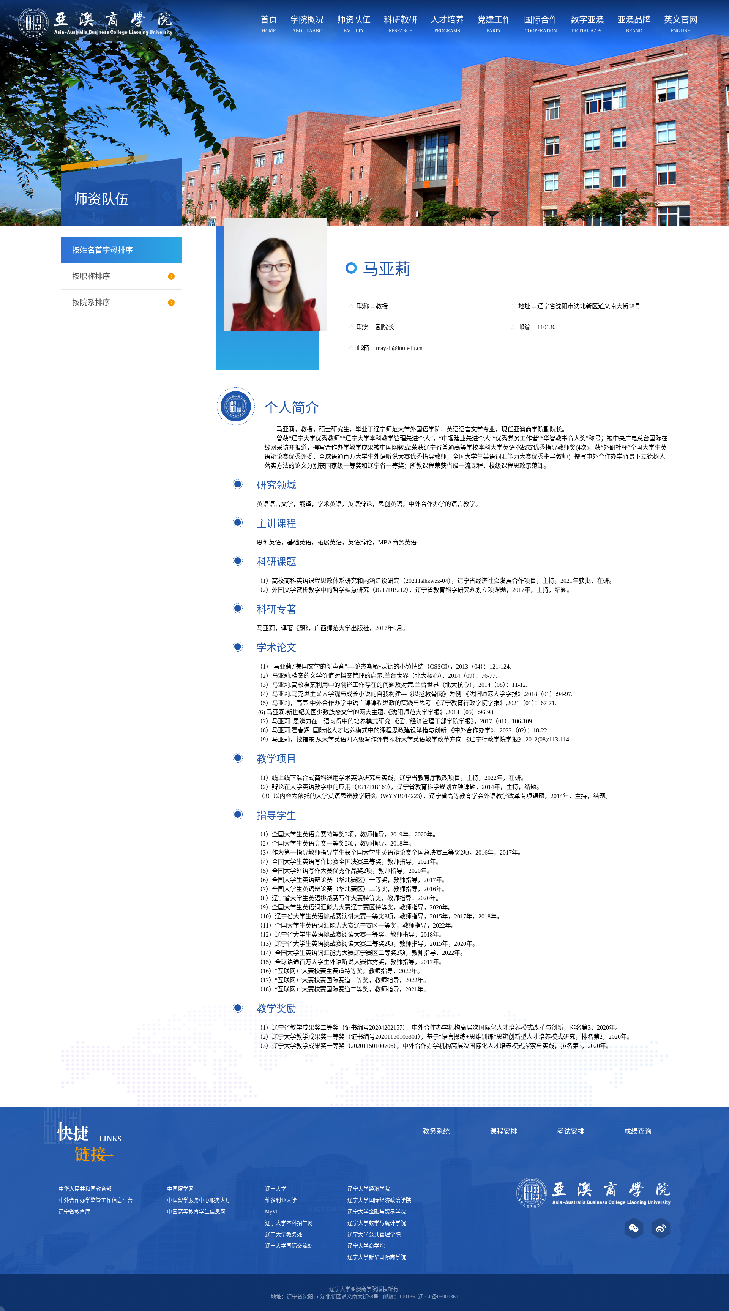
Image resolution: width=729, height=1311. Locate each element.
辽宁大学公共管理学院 (374, 1234)
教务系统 (436, 1131)
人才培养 (447, 24)
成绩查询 (638, 1131)
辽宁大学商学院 (366, 1246)
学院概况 (307, 24)
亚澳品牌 (634, 24)
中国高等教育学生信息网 (196, 1212)
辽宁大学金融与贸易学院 (376, 1212)
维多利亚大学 (281, 1200)
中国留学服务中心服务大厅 (199, 1200)
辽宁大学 (275, 1189)
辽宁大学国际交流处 (289, 1246)
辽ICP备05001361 (438, 1297)
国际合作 (540, 24)
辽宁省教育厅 (74, 1212)
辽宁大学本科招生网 (289, 1223)
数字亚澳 (587, 24)
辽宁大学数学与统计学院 (376, 1223)
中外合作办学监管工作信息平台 (95, 1200)
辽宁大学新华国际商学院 (376, 1257)
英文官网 (680, 24)
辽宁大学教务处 (283, 1234)
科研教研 (400, 24)
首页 (268, 24)
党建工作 (494, 24)
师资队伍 (354, 24)
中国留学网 (180, 1189)
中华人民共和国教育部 (85, 1189)
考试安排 (570, 1131)
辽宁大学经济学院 (368, 1189)
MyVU (272, 1212)
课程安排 (503, 1131)
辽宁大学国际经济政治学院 (379, 1200)
